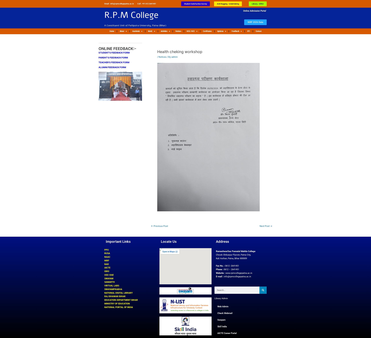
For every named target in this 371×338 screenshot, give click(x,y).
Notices (178, 31)
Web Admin (222, 306)
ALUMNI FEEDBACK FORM (112, 67)
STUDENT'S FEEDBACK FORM (114, 52)
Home (112, 31)
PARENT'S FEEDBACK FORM (113, 57)
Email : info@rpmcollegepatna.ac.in (119, 4)
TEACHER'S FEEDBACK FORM (114, 62)
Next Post (266, 226)
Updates (220, 31)
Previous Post (159, 226)
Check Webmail (224, 313)
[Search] (263, 290)
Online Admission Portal (255, 11)
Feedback (235, 31)
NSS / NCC (191, 31)
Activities (164, 31)
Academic (136, 31)
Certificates (207, 31)
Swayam (221, 320)
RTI (248, 31)
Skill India (222, 326)
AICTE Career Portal (227, 333)
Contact (258, 31)
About (122, 31)
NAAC (150, 31)
